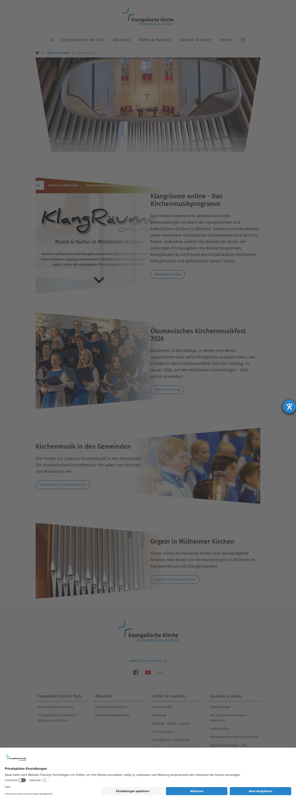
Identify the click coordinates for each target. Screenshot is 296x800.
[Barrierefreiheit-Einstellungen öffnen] (289, 406)
